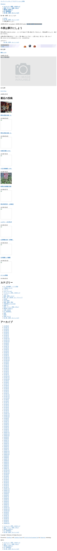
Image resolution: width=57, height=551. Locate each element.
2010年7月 (6, 421)
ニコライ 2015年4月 (6, 222)
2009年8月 (6, 438)
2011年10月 (7, 398)
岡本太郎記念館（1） (6, 133)
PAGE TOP (54, 533)
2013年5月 (6, 368)
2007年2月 (6, 485)
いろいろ (6, 289)
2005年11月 (7, 509)
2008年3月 (6, 465)
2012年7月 (6, 384)
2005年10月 (7, 510)
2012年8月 (6, 382)
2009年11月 (7, 434)
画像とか (6, 305)
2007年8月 (6, 476)
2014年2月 (6, 354)
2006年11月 (7, 490)
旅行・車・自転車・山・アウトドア (13, 297)
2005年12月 (7, 507)
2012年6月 (6, 385)
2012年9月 (6, 380)
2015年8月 (6, 326)
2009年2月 (6, 448)
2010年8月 (6, 420)
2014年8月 (6, 344)
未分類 (5, 299)
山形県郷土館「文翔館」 (7, 239)
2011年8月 (6, 401)
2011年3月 (6, 409)
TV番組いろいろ (8, 288)
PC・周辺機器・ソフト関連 (11, 286)
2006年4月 (6, 501)
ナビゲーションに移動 (19, 1)
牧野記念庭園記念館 (6, 186)
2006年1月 (6, 506)
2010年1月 (6, 431)
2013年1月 (6, 374)
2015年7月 (6, 327)
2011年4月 (6, 407)
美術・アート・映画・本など (11, 307)
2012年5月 (6, 387)
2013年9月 (6, 362)
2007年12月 (7, 470)
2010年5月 (6, 424)
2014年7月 (6, 346)
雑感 (5, 313)
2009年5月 (6, 443)
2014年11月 (7, 340)
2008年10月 (7, 454)
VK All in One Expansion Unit (31, 537)
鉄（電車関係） (8, 311)
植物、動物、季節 (8, 302)
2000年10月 (7, 523)
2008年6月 (6, 460)
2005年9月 (6, 512)
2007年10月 (7, 473)
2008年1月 (6, 468)
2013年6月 (6, 366)
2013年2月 (6, 373)
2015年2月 (6, 335)
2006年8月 (6, 495)
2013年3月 (6, 371)
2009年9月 (6, 437)
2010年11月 (7, 415)
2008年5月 (6, 462)
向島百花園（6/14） (6, 150)
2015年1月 (6, 337)
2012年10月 (7, 379)
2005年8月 (6, 514)
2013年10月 (7, 360)
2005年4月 (6, 520)
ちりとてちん (3, 91)
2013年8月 (6, 363)
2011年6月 (6, 404)
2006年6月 (6, 498)
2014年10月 (7, 341)
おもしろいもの (8, 291)
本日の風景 (7, 300)
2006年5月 (6, 499)
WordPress (9, 537)
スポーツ (6, 294)
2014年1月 (6, 355)
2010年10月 (7, 416)
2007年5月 (6, 481)
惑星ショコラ (3, 52)
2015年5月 (6, 330)
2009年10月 (7, 435)
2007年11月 (7, 471)
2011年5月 (6, 405)
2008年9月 (6, 456)
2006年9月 (6, 493)
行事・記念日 (7, 310)
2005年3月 (6, 521)
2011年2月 (6, 410)
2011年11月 (7, 396)
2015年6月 (6, 329)
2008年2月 (6, 467)
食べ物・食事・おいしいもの (34, 24)
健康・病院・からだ (9, 296)
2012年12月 (7, 376)
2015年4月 (6, 332)
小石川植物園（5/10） (6, 168)
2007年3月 (6, 484)
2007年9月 (6, 474)
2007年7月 (6, 478)
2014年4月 (6, 351)
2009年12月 (7, 432)
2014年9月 (6, 343)
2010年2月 (6, 429)
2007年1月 (6, 487)
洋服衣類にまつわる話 (9, 303)
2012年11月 (7, 377)
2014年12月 (7, 338)
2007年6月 (6, 479)
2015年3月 (6, 333)
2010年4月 (6, 426)
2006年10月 (7, 492)
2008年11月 (7, 452)
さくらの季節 (4, 275)
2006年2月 (6, 504)
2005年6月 (6, 517)
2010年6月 (6, 423)
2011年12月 (7, 394)
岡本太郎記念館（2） (6, 115)
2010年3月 (6, 427)
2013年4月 (6, 369)
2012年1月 (6, 393)
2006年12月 (7, 488)
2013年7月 (6, 365)
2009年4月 (6, 445)
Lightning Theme (18, 537)
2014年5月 (6, 349)
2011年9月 (6, 399)
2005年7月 (6, 515)
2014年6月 (6, 348)
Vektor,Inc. (42, 537)
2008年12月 (7, 451)
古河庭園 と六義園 (5, 257)
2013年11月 (7, 358)
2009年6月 (6, 441)
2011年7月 (6, 402)
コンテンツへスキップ (6, 1)
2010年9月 (6, 418)
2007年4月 (6, 482)
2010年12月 (7, 413)
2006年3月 (6, 503)
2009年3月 (6, 446)
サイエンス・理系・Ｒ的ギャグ (12, 292)
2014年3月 (6, 352)
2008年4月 (6, 463)
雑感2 (5, 314)
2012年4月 (6, 388)
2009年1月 (6, 449)
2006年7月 (6, 496)
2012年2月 (6, 391)
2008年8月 (6, 457)
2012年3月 (6, 390)
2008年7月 (6, 459)
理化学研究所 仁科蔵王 (7, 204)
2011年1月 (6, 412)
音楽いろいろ (7, 316)
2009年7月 (6, 440)
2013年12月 (7, 357)
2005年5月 (6, 518)
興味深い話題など (8, 308)
